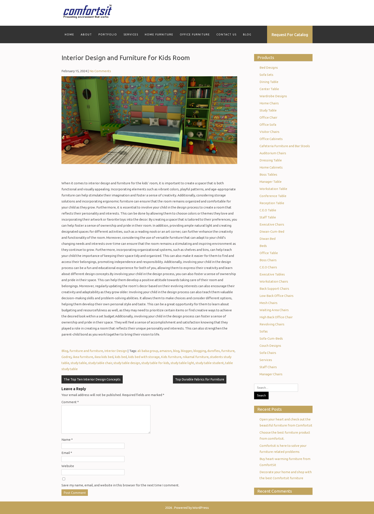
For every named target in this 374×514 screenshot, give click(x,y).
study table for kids (155, 363)
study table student (209, 363)
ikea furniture (83, 357)
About (86, 34)
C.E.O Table (268, 210)
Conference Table (273, 196)
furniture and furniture (86, 351)
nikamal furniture (196, 357)
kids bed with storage (144, 357)
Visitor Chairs (269, 132)
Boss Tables (268, 174)
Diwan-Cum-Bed (272, 231)
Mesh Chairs (268, 303)
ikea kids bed (103, 357)
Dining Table (269, 82)
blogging (199, 351)
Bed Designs (269, 67)
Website (67, 466)
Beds (263, 246)
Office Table (269, 253)
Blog (247, 34)
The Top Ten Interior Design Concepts (92, 379)
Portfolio (107, 34)
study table (79, 363)
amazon (166, 351)
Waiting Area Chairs (274, 310)
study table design (126, 363)
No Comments (100, 71)
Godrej (66, 357)
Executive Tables (272, 274)
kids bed (121, 357)
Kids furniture (171, 357)
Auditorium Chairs (273, 153)
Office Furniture (195, 34)
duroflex (213, 351)
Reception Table (272, 203)
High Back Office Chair (276, 317)
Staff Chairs (268, 367)
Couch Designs (270, 345)
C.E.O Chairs (268, 267)
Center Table (269, 89)
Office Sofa (268, 124)
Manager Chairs (271, 374)
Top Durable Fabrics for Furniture (199, 379)
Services (131, 34)
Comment (70, 402)
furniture (228, 351)
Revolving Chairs (272, 324)
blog (176, 351)
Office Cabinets (271, 139)
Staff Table (268, 217)
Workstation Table (273, 189)
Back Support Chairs (274, 288)
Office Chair (268, 117)
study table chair (100, 363)
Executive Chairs (272, 224)
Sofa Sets (266, 74)
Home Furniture (159, 34)
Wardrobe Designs (273, 96)
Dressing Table (271, 160)
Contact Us (226, 34)
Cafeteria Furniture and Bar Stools (285, 146)
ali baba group (147, 351)
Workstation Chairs (274, 281)
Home (69, 34)
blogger (186, 351)
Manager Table (271, 181)
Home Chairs (269, 103)
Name (67, 439)
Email (66, 453)
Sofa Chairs (268, 353)
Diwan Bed (268, 238)
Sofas (264, 331)
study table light (182, 363)
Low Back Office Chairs (276, 296)
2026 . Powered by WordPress (187, 507)
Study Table (268, 110)
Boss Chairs (268, 260)
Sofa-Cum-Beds (271, 338)
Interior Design (115, 351)
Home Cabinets (271, 167)
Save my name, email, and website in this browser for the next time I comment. (120, 485)
